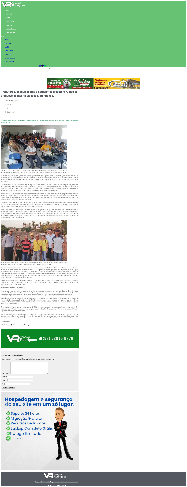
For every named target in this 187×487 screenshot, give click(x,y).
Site (3, 384)
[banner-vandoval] (40, 348)
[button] (42, 36)
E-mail (4, 380)
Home (7, 10)
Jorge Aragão (10, 21)
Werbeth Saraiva (11, 29)
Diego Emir (9, 14)
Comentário (6, 373)
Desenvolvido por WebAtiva (56, 485)
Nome (4, 377)
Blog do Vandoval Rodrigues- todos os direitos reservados (56, 482)
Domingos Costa (10, 32)
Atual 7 (8, 17)
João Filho (9, 25)
